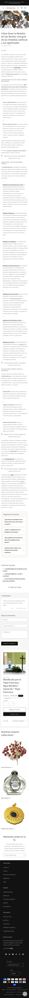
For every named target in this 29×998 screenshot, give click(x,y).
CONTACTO (6, 867)
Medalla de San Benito (12, 74)
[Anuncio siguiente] (26, 2)
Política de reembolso (11, 989)
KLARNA (5, 871)
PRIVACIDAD (6, 924)
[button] (3, 8)
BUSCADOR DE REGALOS (9, 874)
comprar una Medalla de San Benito (16, 150)
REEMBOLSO (6, 878)
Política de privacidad (22, 989)
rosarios (22, 481)
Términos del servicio (10, 992)
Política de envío (20, 992)
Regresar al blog (15, 587)
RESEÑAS (5, 903)
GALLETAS (5, 920)
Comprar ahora (14, 714)
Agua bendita (5, 798)
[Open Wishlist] (21, 8)
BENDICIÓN (6, 895)
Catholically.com (9, 459)
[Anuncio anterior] (3, 2)
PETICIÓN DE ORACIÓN (9, 899)
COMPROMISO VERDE (8, 931)
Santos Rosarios (6, 767)
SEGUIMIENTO (6, 906)
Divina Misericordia (15, 298)
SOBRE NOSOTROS (7, 892)
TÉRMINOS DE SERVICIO (9, 927)
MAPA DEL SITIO (7, 916)
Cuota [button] (4, 50)
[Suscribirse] (24, 855)
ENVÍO (4, 882)
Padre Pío (22, 344)
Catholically (13, 987)
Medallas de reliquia (7, 829)
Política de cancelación (9, 994)
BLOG (12, 475)
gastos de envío (8, 697)
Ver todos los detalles (18, 721)
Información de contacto (21, 994)
